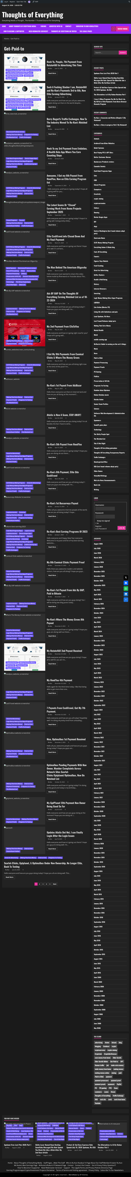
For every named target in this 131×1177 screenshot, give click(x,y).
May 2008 (97, 1028)
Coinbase (106, 1046)
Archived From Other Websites (104, 143)
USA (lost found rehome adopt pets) (106, 466)
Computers (97, 189)
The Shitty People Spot (23, 282)
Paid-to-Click (28, 75)
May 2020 (97, 830)
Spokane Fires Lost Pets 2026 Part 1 (106, 73)
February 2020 (99, 843)
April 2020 (97, 834)
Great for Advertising (33, 70)
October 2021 (98, 756)
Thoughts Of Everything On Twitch (64, 31)
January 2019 (98, 903)
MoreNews (73, 1175)
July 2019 (97, 876)
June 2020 (97, 825)
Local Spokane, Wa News (102, 316)
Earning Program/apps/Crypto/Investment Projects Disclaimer (31, 1170)
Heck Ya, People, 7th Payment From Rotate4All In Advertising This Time (24, 67)
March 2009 (98, 982)
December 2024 (99, 608)
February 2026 (99, 562)
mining (114, 1073)
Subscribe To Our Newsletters (87, 26)
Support (67, 1168)
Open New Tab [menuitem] (21, 1)
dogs (95, 226)
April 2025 (97, 594)
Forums (43, 26)
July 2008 (97, 1019)
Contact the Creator (82, 1165)
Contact (68, 26)
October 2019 (98, 862)
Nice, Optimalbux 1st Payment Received (24, 745)
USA (96, 1099)
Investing (22, 512)
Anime (107, 1042)
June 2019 (97, 880)
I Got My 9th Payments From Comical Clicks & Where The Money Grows (24, 362)
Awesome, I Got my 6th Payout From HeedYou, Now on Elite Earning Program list (24, 185)
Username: (99, 505)
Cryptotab (98, 1054)
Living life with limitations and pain (106, 312)
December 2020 (99, 802)
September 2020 (99, 816)
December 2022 (99, 691)
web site (103, 1099)
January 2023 (98, 687)
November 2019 (99, 857)
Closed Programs (12, 220)
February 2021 (98, 793)
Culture (96, 208)
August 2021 (98, 765)
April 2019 (97, 889)
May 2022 (97, 723)
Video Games (98, 471)
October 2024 (98, 613)
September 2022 (99, 705)
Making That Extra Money (14, 75)
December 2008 (99, 996)
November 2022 (99, 696)
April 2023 (97, 673)
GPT (122, 1061)
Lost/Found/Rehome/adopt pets (105, 321)
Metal (96, 335)
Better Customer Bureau (102, 157)
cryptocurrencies (12, 309)
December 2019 (99, 853)
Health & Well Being (100, 279)
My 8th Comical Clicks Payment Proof (24, 568)
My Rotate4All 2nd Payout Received (24, 657)
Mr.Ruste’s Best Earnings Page (25, 1165)
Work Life (22, 285)
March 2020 (98, 839)
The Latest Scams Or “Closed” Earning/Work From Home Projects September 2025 (24, 214)
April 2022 (97, 728)
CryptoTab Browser (110, 1054)
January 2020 (98, 848)
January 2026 (98, 567)
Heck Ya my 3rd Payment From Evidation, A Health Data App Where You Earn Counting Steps (24, 156)
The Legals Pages (86, 31)
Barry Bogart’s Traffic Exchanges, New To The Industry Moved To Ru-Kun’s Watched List (24, 126)
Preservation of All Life (14, 276)
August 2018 (98, 926)
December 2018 (99, 908)
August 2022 (98, 710)
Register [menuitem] (12, 1)
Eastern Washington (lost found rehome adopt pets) (109, 232)
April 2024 (97, 627)
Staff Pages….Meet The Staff (54, 1163)
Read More (53, 73)
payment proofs (100, 1084)
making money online (102, 1073)
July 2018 (97, 931)
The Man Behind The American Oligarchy (67, 267)
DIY (95, 221)
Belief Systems (11, 268)
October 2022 (98, 700)
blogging (98, 1046)
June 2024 (97, 617)
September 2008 (99, 1009)
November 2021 (99, 751)
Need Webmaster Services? (38, 31)
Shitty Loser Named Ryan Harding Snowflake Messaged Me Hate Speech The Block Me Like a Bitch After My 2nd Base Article (110, 80)
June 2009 (97, 977)
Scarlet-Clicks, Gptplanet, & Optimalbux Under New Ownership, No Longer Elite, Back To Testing (43, 864)
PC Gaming (97, 372)
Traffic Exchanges (24, 108)
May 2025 (97, 590)
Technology (10, 282)
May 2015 (97, 968)
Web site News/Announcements (104, 480)
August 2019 (98, 871)
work (110, 1099)
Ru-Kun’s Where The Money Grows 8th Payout (24, 627)
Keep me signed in (103, 522)
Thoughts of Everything (32, 14)
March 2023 (98, 677)
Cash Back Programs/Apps (15, 158)
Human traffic (99, 1065)
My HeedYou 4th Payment (24, 686)
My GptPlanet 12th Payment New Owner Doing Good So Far (24, 811)
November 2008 (99, 1000)
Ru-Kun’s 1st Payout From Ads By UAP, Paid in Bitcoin (24, 598)
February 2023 (99, 682)
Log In (121, 528)
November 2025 (99, 576)
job (108, 1065)
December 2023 (99, 640)
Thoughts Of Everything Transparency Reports (109, 452)
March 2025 (98, 599)
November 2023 (99, 645)
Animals (96, 138)
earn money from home (102, 1057)
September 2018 (99, 922)
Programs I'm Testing (31, 134)
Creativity (97, 194)
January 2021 (98, 797)
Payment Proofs (11, 78)
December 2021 (99, 746)
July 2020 (97, 820)
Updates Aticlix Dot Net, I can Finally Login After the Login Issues (24, 840)
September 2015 (99, 954)
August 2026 (98, 544)
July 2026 (97, 548)
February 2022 (99, 737)
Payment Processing (13, 273)
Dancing (96, 212)
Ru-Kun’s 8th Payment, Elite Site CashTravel (24, 480)
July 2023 (97, 659)
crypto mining (29, 531)
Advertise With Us (55, 26)
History (96, 284)
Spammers (97, 420)
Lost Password (101, 529)
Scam (116, 1088)
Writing (96, 489)
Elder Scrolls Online (101, 1061)
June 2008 (97, 1023)
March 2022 (98, 733)
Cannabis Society (99, 166)
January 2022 (98, 742)
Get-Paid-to (114, 1061)
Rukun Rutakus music (101, 395)
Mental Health (98, 330)
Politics (24, 273)
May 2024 (97, 622)
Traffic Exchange (118, 1095)
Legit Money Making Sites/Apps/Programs (19, 73)
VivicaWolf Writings (100, 475)
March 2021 (98, 788)
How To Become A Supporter (14, 31)
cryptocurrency (100, 1050)
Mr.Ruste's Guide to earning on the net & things (110, 344)
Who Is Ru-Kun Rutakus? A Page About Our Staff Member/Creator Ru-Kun (94, 1163)
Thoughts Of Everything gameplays (105, 448)
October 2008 (98, 1005)
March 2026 (98, 557)
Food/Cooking (98, 265)
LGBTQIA (97, 302)
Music (96, 348)
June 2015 (97, 963)
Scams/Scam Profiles (13, 226)
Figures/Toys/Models (101, 261)
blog (120, 1042)
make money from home (103, 1069)
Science (96, 408)
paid (120, 1073)
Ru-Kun (50, 68)
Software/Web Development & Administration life (22, 279)
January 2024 (98, 636)
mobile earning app (31, 164)
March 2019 (98, 894)
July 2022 (97, 714)
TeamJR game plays (100, 425)
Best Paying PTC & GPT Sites (103, 152)
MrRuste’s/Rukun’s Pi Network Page (52, 1165)
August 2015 (98, 959)
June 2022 (97, 719)
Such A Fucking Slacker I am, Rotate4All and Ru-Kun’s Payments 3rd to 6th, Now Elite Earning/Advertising (24, 96)
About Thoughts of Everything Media (22, 26)
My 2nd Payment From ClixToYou (24, 332)
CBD (95, 180)
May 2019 (97, 885)
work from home (119, 1099)
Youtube (97, 1103)
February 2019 (99, 899)
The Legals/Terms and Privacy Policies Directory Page (91, 1168)
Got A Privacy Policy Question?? (104, 1165)
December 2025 (99, 571)
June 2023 (97, 663)
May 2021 (97, 779)
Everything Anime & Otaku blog (104, 247)
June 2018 (97, 936)
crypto (114, 1046)
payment (109, 1076)
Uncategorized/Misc (100, 462)
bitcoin (114, 1042)
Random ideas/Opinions (30, 276)
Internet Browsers (100, 289)
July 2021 (97, 770)
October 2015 (98, 949)
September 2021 (99, 760)
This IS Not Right (12, 285)
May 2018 (97, 940)
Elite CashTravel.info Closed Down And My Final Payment (24, 244)
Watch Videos (122, 29)
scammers (98, 1092)
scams (106, 1092)
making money (118, 1069)
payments (111, 1084)
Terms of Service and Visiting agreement (71, 1170)
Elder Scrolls (117, 1057)
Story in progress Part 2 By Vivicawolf (114, 125)
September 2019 (99, 866)
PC (96, 1088)
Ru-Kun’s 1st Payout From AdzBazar (24, 391)
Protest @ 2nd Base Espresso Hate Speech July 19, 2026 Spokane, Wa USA (110, 88)
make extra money (117, 1065)
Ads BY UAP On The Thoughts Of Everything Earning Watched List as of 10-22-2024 (24, 303)
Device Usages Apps (31, 158)
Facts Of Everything (13, 271)
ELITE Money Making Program (16, 70)
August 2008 (98, 1014)
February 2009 (99, 986)
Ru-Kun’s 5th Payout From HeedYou (24, 450)
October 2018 (98, 917)
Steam (113, 1092)
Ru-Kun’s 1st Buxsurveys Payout (24, 509)
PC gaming (102, 1088)
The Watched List (12, 137)
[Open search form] (109, 29)
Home (4, 26)
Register (98, 526)
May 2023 (97, 668)
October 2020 (98, 811)
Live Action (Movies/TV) (102, 307)
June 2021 (97, 774)
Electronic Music (99, 238)
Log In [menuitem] (6, 1)
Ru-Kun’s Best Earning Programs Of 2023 (67, 531)
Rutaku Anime (98, 399)
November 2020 (99, 806)
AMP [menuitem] (36, 1)
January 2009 (98, 991)
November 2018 (99, 913)
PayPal (119, 1084)
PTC (110, 1088)
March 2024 (98, 631)
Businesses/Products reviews (15, 132)
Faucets (21, 220)
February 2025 (99, 603)
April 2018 (97, 945)
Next (54, 884)
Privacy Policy (94, 1170)
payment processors (101, 1080)
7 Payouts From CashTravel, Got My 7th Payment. (24, 716)
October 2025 (98, 580)
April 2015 (97, 972)
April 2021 (97, 783)
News (23, 271)
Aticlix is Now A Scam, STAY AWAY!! (24, 421)
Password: (99, 513)
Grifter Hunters (99, 275)
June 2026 (97, 553)
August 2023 (98, 654)
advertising (98, 1042)
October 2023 (98, 650)
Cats (95, 175)
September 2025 (99, 585)
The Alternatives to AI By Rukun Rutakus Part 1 (110, 94)
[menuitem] (2, 1)
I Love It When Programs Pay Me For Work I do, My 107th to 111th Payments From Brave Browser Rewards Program (110, 101)
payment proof (116, 1080)
